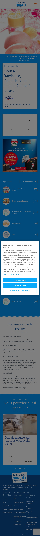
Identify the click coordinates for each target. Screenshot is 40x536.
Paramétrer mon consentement (20, 290)
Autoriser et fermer (20, 285)
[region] (20, 268)
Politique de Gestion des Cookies (13, 274)
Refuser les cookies (20, 280)
